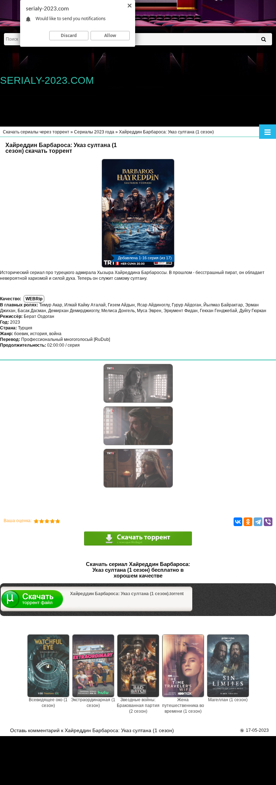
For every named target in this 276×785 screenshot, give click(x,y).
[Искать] (263, 39)
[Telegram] (258, 521)
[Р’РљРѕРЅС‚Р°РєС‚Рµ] (238, 521)
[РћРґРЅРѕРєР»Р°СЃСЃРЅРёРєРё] (248, 521)
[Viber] (268, 521)
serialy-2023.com (47, 80)
